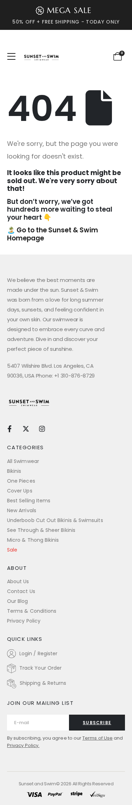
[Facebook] (9, 428)
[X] (25, 428)
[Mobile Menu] (13, 56)
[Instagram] (42, 428)
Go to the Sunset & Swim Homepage (52, 234)
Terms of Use (97, 738)
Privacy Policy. (23, 745)
